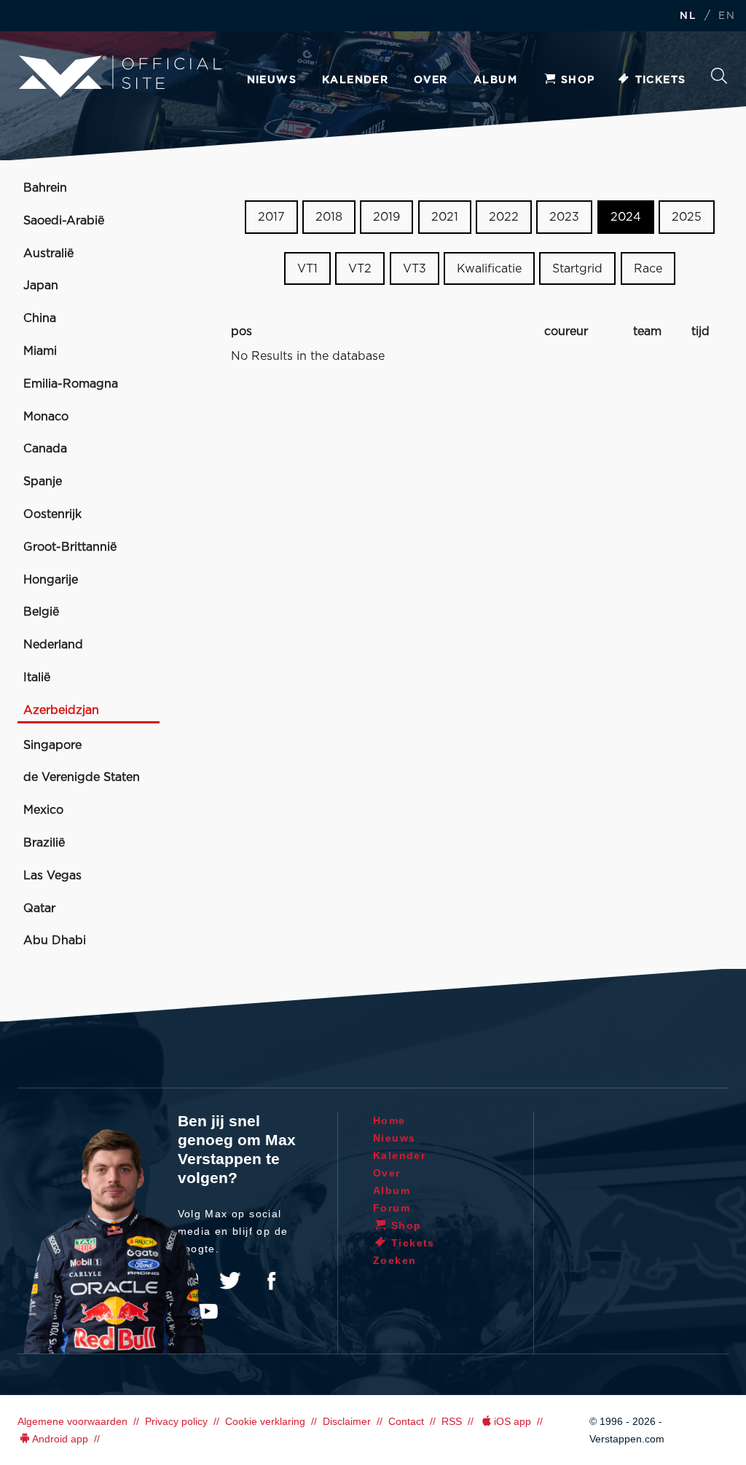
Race (648, 269)
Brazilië (44, 843)
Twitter (230, 1280)
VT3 (414, 269)
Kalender (355, 80)
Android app (60, 1439)
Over (431, 80)
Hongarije (50, 580)
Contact (406, 1421)
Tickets (660, 80)
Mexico (43, 810)
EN (726, 16)
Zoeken (719, 80)
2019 (386, 217)
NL (688, 16)
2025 (687, 217)
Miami (40, 351)
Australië (48, 253)
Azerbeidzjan (61, 710)
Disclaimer (347, 1421)
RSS (451, 1421)
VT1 (307, 269)
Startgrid (577, 269)
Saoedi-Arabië (63, 221)
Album (495, 80)
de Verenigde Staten (81, 777)
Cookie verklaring (265, 1421)
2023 (564, 217)
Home (389, 1120)
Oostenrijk (52, 514)
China (39, 318)
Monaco (45, 417)
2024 (625, 217)
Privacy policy (176, 1421)
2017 (271, 217)
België (41, 612)
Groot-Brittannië (70, 547)
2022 (504, 217)
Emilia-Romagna (70, 384)
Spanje (42, 481)
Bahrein (45, 188)
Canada (45, 449)
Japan (40, 285)
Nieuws (272, 80)
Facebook (271, 1280)
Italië (36, 677)
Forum (391, 1208)
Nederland (53, 645)
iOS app (512, 1421)
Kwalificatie (489, 269)
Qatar (39, 908)
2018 (328, 217)
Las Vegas (52, 875)
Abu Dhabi (54, 940)
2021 (444, 217)
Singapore (52, 745)
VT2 (360, 269)
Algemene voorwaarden (72, 1421)
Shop (578, 80)
